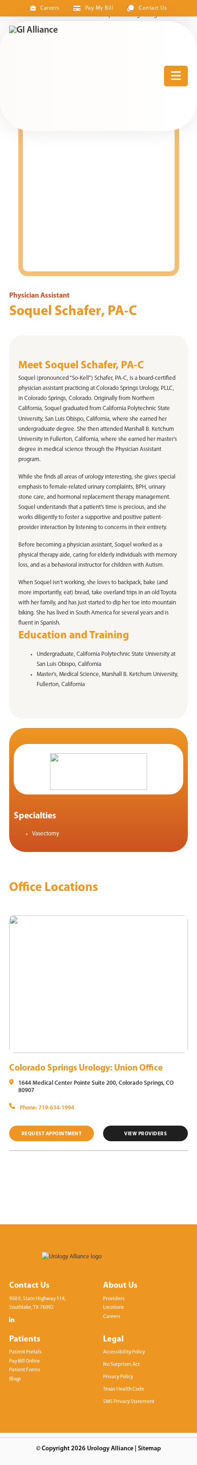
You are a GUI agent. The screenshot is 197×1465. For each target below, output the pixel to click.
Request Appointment (52, 1134)
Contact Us (153, 8)
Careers (50, 8)
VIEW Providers (145, 1134)
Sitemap (149, 1448)
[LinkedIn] (11, 1320)
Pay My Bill (99, 8)
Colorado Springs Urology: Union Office (86, 1068)
